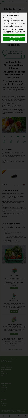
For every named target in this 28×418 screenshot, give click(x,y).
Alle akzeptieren (14, 35)
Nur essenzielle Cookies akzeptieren (14, 37)
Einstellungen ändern (14, 40)
